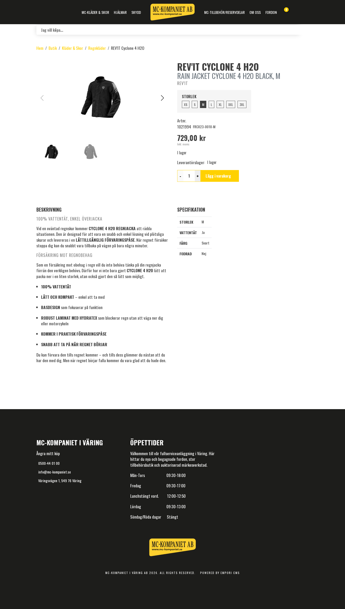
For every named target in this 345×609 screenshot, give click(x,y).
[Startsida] (172, 12)
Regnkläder (97, 48)
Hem (39, 48)
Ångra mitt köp (48, 453)
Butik (53, 48)
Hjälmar (120, 12)
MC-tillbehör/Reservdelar (224, 12)
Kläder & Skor (72, 48)
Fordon (271, 12)
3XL (242, 104)
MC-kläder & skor (95, 12)
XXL (230, 104)
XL (220, 104)
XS (185, 104)
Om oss (255, 12)
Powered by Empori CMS (220, 573)
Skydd (136, 12)
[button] (162, 98)
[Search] (304, 30)
